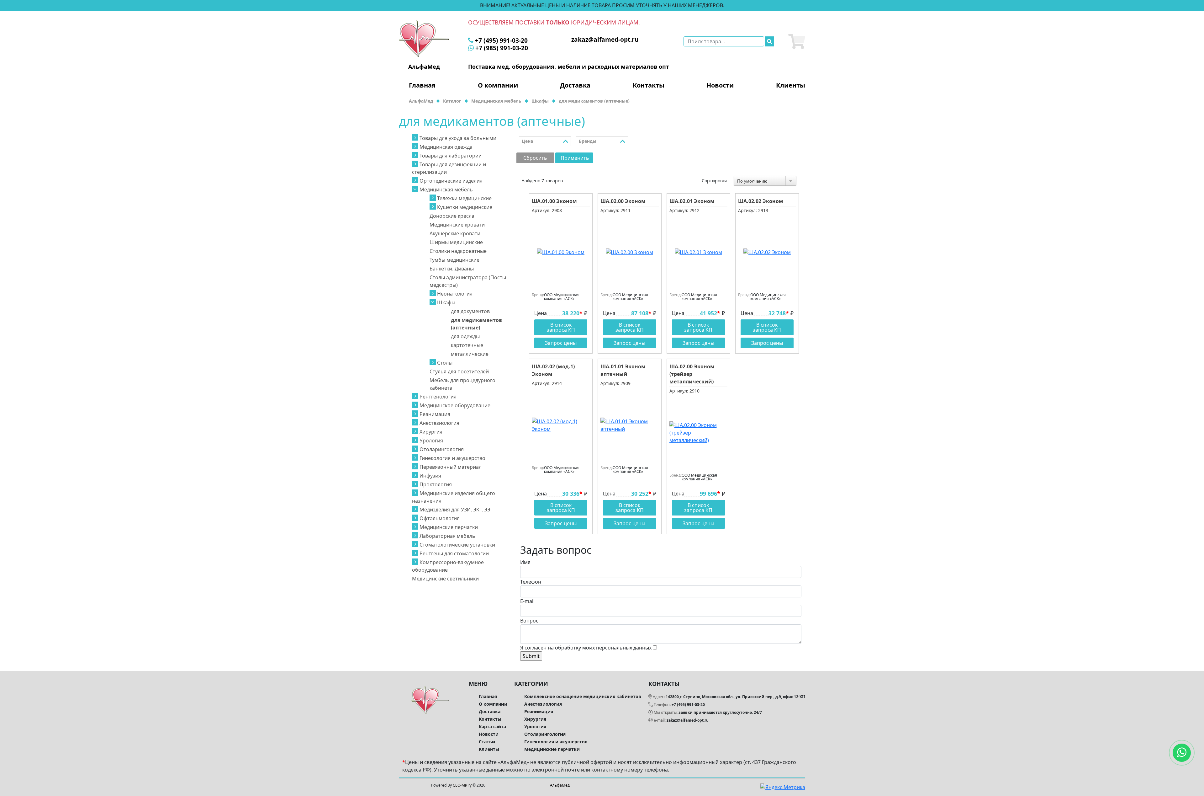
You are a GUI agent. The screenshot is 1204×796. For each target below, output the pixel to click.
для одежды (465, 336)
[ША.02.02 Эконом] (767, 252)
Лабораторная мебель (447, 535)
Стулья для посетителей (459, 371)
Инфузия (430, 475)
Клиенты (790, 85)
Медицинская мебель (446, 189)
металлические (469, 353)
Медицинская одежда (446, 146)
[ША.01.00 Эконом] (561, 252)
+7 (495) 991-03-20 (688, 704)
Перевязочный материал (451, 466)
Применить (575, 157)
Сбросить (535, 157)
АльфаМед (560, 785)
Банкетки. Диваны (452, 268)
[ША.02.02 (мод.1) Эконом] (561, 425)
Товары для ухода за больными (458, 138)
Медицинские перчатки (449, 527)
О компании (498, 85)
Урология (431, 440)
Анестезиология (439, 422)
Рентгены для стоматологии (454, 553)
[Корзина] (796, 41)
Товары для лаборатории (451, 155)
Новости (720, 85)
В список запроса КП (561, 327)
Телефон (530, 581)
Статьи (487, 742)
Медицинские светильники (445, 578)
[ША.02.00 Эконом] (629, 252)
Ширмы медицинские (456, 242)
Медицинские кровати (457, 224)
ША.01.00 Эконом (554, 201)
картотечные (467, 345)
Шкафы (446, 302)
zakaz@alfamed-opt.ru (688, 720)
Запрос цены (561, 342)
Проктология (436, 484)
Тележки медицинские (464, 198)
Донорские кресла (452, 215)
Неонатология (455, 293)
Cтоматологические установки (457, 544)
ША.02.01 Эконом (692, 201)
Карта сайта (492, 726)
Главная (422, 85)
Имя (525, 562)
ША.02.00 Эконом (623, 201)
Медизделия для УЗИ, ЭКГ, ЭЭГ (456, 509)
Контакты (648, 85)
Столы (444, 362)
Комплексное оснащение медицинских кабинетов (582, 696)
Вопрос (529, 620)
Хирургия (431, 431)
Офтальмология (440, 518)
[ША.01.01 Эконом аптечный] (629, 425)
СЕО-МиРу (462, 785)
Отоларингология (442, 449)
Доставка (575, 85)
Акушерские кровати (455, 233)
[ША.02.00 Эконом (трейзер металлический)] (698, 432)
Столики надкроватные (458, 251)
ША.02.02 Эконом (760, 201)
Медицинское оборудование (455, 405)
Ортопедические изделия (451, 180)
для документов (470, 311)
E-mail (527, 601)
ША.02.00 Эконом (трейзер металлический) (692, 374)
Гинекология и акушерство (452, 458)
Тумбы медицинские (454, 259)
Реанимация (435, 414)
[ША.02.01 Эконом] (698, 252)
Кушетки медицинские (464, 207)
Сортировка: (715, 181)
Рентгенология (438, 396)
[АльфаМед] (424, 38)
